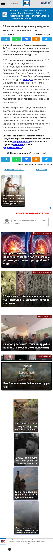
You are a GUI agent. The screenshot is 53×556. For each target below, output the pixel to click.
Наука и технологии (42, 233)
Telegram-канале (21, 142)
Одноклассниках (13, 147)
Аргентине (15, 16)
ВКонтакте (18, 145)
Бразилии (29, 13)
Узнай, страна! (44, 317)
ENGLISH (14, 3)
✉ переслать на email (14, 170)
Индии (13, 13)
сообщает (28, 80)
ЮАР (37, 13)
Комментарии (44, 35)
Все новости (41, 170)
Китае (20, 13)
